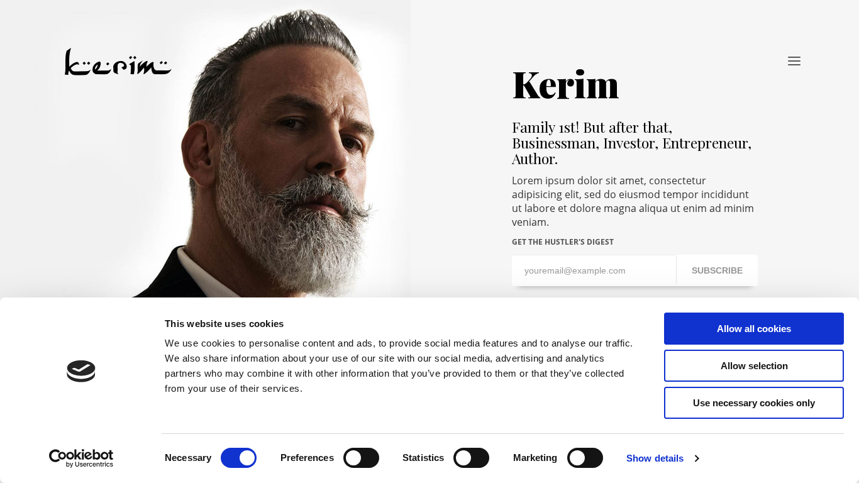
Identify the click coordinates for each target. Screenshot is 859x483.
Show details (655, 458)
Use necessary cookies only (754, 402)
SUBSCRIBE (717, 270)
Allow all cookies (754, 328)
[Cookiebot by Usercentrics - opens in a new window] (81, 458)
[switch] (361, 458)
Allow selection (754, 365)
